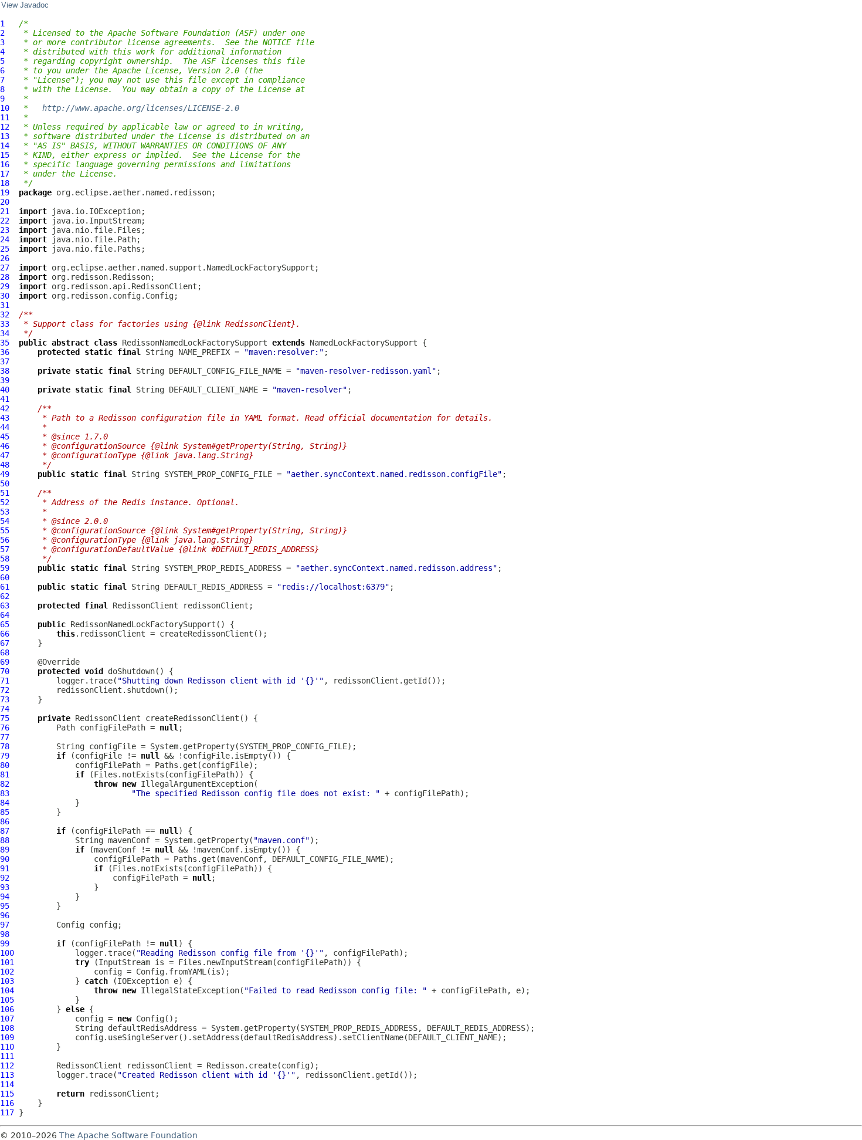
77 (4, 737)
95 (4, 906)
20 (4, 202)
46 (4, 446)
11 (4, 117)
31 (4, 305)
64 (4, 615)
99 (4, 943)
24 (4, 239)
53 (4, 511)
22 (4, 220)
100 (7, 953)
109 (7, 1037)
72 (4, 690)
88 (4, 840)
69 (4, 662)
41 (4, 399)
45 (4, 436)
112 (7, 1065)
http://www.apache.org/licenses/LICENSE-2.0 (140, 108)
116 (7, 1103)
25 (4, 248)
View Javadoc (25, 5)
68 (4, 652)
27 (4, 267)
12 (4, 126)
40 (4, 389)
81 (4, 774)
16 (4, 164)
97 (4, 924)
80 (4, 765)
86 (4, 821)
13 (4, 136)
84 (4, 802)
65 (4, 624)
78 (4, 746)
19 (4, 192)
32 (4, 314)
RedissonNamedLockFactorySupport (194, 342)
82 (4, 784)
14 (4, 145)
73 (4, 699)
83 (4, 793)
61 (4, 586)
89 (4, 849)
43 (4, 417)
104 (7, 990)
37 (4, 361)
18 (4, 183)
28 (4, 277)
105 (7, 999)
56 (4, 539)
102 (7, 971)
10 (4, 108)
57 (4, 549)
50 (4, 483)
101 (7, 962)
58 (4, 558)
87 (4, 830)
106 (7, 1009)
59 (4, 568)
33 (4, 324)
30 (4, 295)
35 (4, 342)
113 (7, 1075)
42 (4, 408)
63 (4, 605)
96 (4, 915)
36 (4, 352)
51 (4, 493)
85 (4, 812)
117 (7, 1112)
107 (7, 1018)
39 (4, 380)
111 (7, 1056)
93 (4, 887)
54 (4, 521)
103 (7, 981)
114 (7, 1084)
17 (4, 173)
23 (4, 230)
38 (4, 371)
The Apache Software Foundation (128, 1135)
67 (4, 643)
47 (4, 455)
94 (4, 896)
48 (4, 464)
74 (4, 708)
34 (4, 333)
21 (4, 211)
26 (4, 258)
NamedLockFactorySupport (364, 342)
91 (4, 868)
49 (4, 474)
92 (4, 877)
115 (7, 1093)
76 (4, 727)
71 (4, 680)
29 (4, 286)
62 (4, 596)
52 (4, 502)
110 (7, 1046)
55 (4, 530)
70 (4, 671)
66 (4, 633)
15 (4, 155)
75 (4, 718)
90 (4, 859)
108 (7, 1028)
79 (4, 755)
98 (4, 934)
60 (4, 577)
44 (4, 427)
